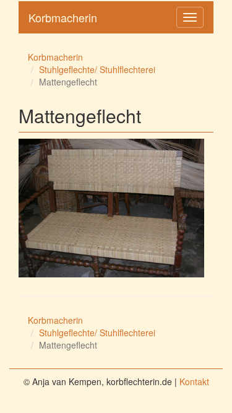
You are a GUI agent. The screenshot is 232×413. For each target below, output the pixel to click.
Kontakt (194, 381)
